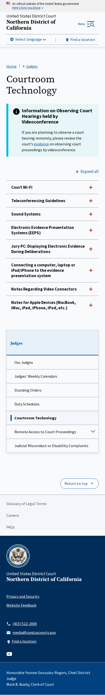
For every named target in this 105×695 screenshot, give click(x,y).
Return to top (76, 483)
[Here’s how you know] (52, 6)
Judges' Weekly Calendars (35, 376)
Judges (16, 343)
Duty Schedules (27, 404)
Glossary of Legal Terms (26, 503)
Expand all (90, 171)
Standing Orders (28, 390)
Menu (81, 24)
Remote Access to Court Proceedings (45, 431)
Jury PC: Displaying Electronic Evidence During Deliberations (48, 249)
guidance (41, 143)
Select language (28, 39)
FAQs (10, 527)
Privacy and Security (22, 596)
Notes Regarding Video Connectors (44, 289)
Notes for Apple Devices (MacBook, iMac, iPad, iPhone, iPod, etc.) (43, 305)
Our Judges (23, 362)
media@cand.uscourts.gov (34, 632)
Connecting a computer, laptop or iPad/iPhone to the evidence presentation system (43, 270)
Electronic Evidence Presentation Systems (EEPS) (42, 230)
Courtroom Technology (35, 417)
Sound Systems (26, 214)
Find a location (82, 39)
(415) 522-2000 (24, 623)
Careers (12, 515)
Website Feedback (21, 605)
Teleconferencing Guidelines (38, 200)
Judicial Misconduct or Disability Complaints (51, 445)
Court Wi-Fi (21, 187)
